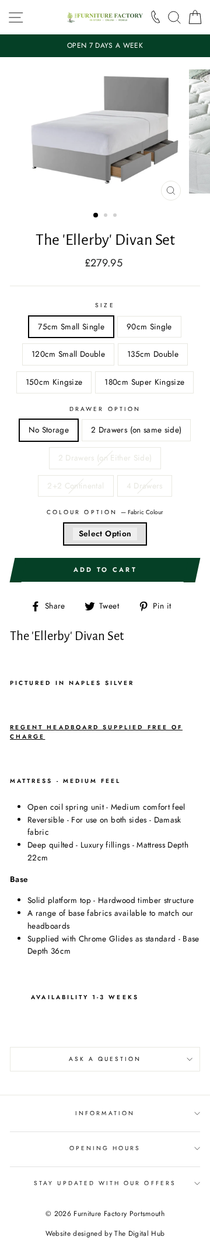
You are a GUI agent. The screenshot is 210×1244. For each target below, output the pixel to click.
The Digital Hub (139, 1233)
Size (104, 305)
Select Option (105, 533)
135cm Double (152, 354)
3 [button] (116, 216)
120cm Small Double (68, 354)
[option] (105, 45)
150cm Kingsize (54, 382)
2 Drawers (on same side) (136, 429)
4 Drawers (145, 485)
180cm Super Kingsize (144, 382)
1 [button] (96, 216)
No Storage (49, 429)
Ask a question (105, 1059)
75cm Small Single (71, 326)
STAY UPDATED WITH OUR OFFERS (105, 1183)
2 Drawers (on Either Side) (105, 457)
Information (105, 1113)
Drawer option (105, 409)
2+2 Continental (75, 485)
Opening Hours (105, 1148)
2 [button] (107, 216)
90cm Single (149, 326)
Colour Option (105, 512)
